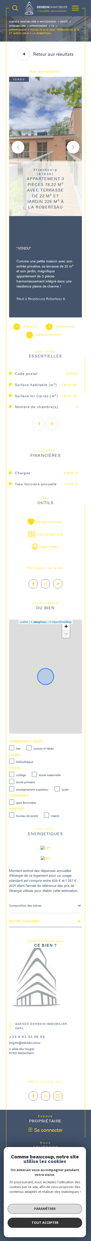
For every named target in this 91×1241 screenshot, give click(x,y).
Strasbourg (17, 26)
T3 (52, 26)
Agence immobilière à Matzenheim (32, 21)
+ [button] (66, 626)
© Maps (38, 622)
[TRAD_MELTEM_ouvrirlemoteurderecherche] (15, 8)
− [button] (66, 634)
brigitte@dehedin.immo (24, 1042)
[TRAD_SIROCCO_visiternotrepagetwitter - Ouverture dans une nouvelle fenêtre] (45, 1096)
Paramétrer (45, 1208)
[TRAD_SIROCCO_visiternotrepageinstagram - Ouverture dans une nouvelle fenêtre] (57, 1096)
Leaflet (24, 622)
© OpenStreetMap (60, 622)
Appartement (38, 26)
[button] (73, 147)
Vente (64, 21)
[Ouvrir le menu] (75, 8)
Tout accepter (45, 1222)
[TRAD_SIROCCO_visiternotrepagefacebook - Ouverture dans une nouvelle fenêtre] (33, 1096)
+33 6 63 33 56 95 (27, 1036)
